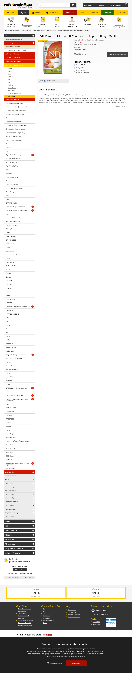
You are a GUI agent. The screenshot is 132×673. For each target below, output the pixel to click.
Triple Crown (10, 456)
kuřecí (10, 71)
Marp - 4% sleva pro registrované (16, 355)
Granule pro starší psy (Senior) (15, 114)
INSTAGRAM (97, 624)
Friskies (8, 295)
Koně (7, 525)
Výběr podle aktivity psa (13, 61)
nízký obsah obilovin (14, 93)
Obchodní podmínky (24, 616)
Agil (7, 151)
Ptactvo (8, 535)
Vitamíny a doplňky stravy (13, 498)
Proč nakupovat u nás (24, 609)
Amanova (9, 173)
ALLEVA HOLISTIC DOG (13, 162)
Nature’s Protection (12, 369)
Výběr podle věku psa (12, 54)
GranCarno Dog (10, 299)
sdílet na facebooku (52, 81)
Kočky (7, 521)
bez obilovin (55, 30)
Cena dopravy (22, 611)
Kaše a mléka (9, 483)
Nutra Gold (9, 377)
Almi (7, 170)
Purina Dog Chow (11, 434)
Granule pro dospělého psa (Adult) (16, 110)
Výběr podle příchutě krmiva (41, 30)
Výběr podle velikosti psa (13, 57)
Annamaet (9, 181)
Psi (19, 30)
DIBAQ (8, 258)
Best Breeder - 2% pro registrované (16, 210)
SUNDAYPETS (10, 448)
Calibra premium (11, 236)
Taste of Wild (10, 452)
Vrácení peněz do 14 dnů (25, 620)
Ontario (8, 384)
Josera (8, 329)
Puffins (8, 430)
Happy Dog (9, 310)
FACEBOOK (96, 622)
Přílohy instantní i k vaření (14, 136)
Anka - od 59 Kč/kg (12, 177)
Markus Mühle (10, 351)
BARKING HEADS (11, 203)
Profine (8, 423)
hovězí (10, 68)
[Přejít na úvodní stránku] (18, 5)
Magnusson (9, 343)
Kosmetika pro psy (10, 509)
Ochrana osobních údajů (25, 623)
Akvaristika (10, 544)
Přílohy (7, 479)
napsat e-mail (18, 569)
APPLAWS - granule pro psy (14, 188)
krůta (9, 79)
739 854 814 (11, 26)
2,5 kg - (80, 68)
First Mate (9, 288)
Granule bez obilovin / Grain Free (16, 125)
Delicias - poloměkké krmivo (14, 255)
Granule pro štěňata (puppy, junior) (16, 107)
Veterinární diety (10, 472)
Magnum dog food (11, 347)
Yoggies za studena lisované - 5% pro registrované (17, 464)
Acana (8, 147)
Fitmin (8, 292)
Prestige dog (10, 411)
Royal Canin (9, 445)
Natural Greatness (11, 366)
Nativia (8, 362)
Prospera (8, 426)
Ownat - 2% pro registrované (14, 395)
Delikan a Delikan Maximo (14, 266)
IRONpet (8, 325)
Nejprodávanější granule (13, 46)
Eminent (8, 277)
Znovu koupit (119, 25)
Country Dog (10, 251)
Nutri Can (9, 380)
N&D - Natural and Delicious (14, 358)
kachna (10, 85)
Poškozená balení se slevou (13, 39)
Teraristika (9, 539)
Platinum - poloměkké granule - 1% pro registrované (17, 399)
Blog (68, 606)
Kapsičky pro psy (10, 487)
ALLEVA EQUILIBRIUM (13, 158)
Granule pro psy (26, 30)
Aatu (7, 144)
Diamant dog (10, 262)
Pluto (7, 404)
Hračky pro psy (9, 505)
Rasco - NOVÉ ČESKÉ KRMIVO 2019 (17, 441)
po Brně (102, 26)
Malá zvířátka (11, 530)
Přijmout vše (76, 663)
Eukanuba (9, 284)
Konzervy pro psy (10, 490)
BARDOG (9, 199)
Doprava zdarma (27, 25)
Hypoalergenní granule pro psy (15, 103)
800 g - (80, 65)
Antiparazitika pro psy (11, 513)
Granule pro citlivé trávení (13, 121)
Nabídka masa (10, 468)
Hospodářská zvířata (14, 548)
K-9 (7, 332)
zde (83, 656)
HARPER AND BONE (12, 314)
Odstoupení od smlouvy (25, 625)
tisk (42, 81)
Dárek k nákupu (9, 516)
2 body (84, 49)
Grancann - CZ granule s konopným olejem (19, 306)
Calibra (8, 232)
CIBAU (8, 247)
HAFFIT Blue (10, 303)
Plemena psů (72, 612)
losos (9, 74)
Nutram (8, 373)
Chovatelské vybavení (11, 501)
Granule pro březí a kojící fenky (15, 133)
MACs (8, 340)
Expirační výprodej (10, 476)
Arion (7, 195)
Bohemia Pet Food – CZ (13, 218)
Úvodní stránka (12, 30)
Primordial (9, 415)
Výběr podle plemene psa (13, 99)
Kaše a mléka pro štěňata (13, 140)
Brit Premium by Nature (13, 221)
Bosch (8, 214)
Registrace (102, 5)
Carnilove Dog (10, 244)
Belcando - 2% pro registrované (15, 207)
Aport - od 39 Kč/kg (12, 184)
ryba (9, 82)
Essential (9, 281)
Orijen (8, 392)
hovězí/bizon (12, 88)
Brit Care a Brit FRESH (13, 225)
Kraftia (8, 336)
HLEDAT (73, 5)
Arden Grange (10, 192)
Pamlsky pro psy (10, 494)
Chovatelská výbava (74, 617)
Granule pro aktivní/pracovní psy (16, 129)
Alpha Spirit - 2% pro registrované (16, 155)
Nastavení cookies (56, 663)
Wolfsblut (9, 460)
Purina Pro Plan (10, 437)
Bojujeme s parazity (74, 614)
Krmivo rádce (72, 610)
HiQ (7, 321)
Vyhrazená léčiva (12, 553)
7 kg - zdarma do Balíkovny (82, 71)
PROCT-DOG (10, 419)
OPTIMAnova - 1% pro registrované (16, 388)
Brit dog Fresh (10, 229)
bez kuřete (11, 90)
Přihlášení (89, 5)
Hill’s (7, 318)
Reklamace (21, 618)
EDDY (8, 269)
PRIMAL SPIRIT (11, 408)
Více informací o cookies (67, 651)
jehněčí (10, 77)
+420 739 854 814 (19, 566)
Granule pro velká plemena (14, 118)
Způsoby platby (22, 613)
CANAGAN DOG (11, 240)
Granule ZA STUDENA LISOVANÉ (16, 50)
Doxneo (8, 273)
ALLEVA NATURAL (12, 166)
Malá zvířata (46, 616)
